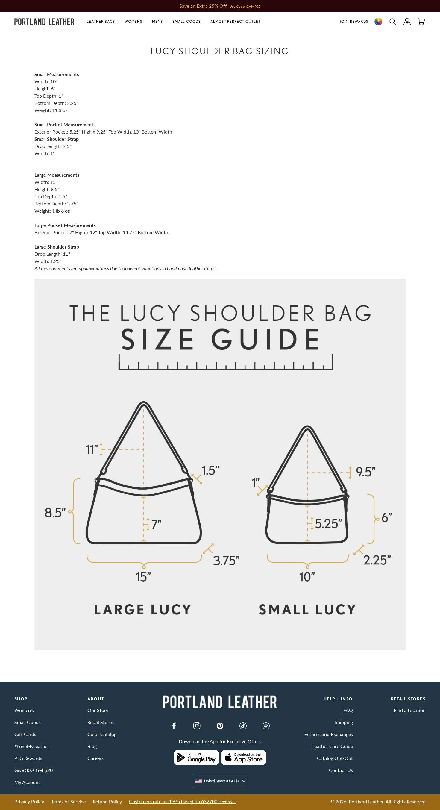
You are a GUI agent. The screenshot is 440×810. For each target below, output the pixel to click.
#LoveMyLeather (31, 746)
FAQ (348, 710)
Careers (95, 758)
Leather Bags (101, 21)
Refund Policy (107, 801)
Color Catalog (101, 734)
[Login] (407, 21)
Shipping (344, 722)
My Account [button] (27, 782)
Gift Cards (25, 734)
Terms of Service (68, 801)
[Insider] (266, 725)
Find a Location (410, 710)
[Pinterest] (220, 725)
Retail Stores (100, 722)
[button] (103, 21)
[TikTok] (243, 725)
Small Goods (186, 21)
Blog (92, 746)
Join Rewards (354, 21)
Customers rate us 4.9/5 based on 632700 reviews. (182, 801)
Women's (24, 710)
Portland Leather (366, 801)
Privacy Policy (29, 801)
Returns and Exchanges (328, 734)
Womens (133, 21)
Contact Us (341, 770)
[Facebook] (173, 725)
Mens (157, 21)
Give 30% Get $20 (33, 770)
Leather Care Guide (332, 746)
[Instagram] (197, 725)
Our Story (97, 710)
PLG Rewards (28, 758)
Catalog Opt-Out (335, 758)
